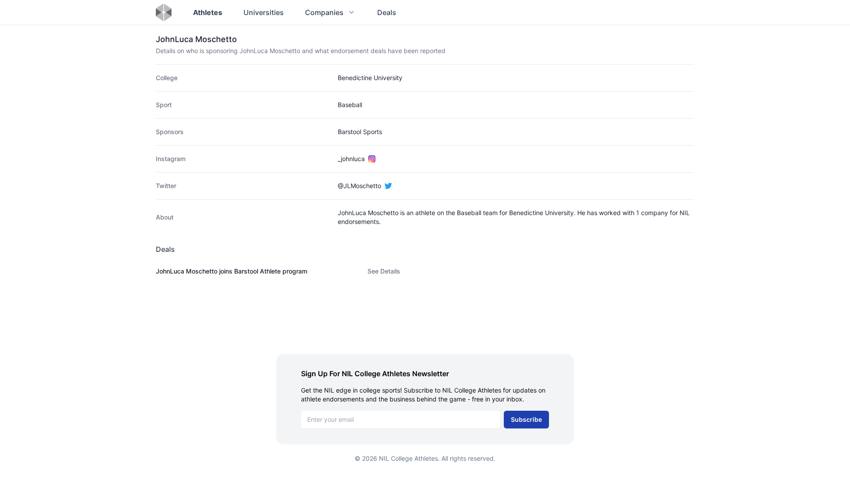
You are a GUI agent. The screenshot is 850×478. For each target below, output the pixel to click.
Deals (386, 12)
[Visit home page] (164, 12)
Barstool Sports (360, 131)
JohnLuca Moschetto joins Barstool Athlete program (231, 271)
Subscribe (526, 419)
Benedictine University (370, 77)
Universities (263, 12)
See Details (383, 271)
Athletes (207, 12)
